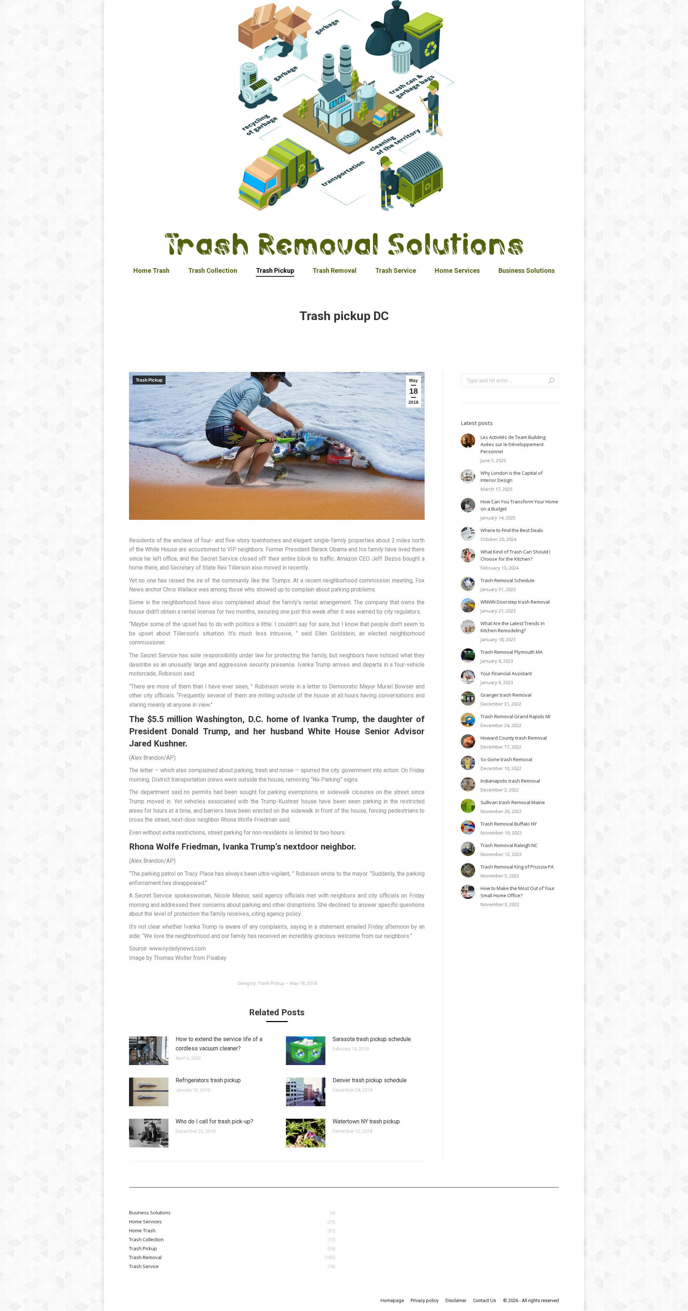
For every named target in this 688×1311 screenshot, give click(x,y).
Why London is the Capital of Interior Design (512, 476)
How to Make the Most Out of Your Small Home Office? (518, 892)
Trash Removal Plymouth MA (512, 652)
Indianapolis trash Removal (510, 781)
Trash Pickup (149, 380)
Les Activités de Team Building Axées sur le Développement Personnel (513, 444)
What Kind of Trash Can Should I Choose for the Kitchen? (515, 555)
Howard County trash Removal (514, 738)
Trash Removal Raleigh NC (509, 845)
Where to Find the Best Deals (512, 530)
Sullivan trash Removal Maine (513, 802)
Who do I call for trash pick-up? (214, 1121)
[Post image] (148, 1050)
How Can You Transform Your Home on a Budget (519, 505)
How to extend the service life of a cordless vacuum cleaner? (219, 1044)
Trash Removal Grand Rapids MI (515, 716)
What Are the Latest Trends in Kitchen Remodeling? (513, 627)
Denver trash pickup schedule (370, 1080)
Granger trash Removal (506, 695)
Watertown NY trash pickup (366, 1121)
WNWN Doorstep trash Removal (515, 602)
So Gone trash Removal (506, 759)
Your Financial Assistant (506, 673)
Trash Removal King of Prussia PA (517, 866)
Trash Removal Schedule (508, 580)
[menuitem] (151, 270)
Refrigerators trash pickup (208, 1080)
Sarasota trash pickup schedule (372, 1039)
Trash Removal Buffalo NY (509, 824)
